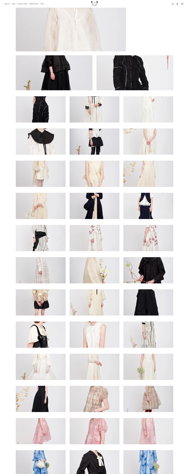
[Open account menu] (177, 3)
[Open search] (172, 3)
